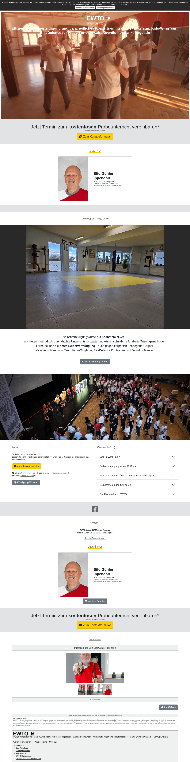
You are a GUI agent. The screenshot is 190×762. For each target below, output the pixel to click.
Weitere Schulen (96, 601)
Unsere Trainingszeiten (95, 361)
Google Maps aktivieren (95, 538)
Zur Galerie (169, 707)
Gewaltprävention (23, 751)
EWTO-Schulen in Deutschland (28, 759)
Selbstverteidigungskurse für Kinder (118, 466)
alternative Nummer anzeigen (55, 473)
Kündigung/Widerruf (27, 482)
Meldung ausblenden (105, 8)
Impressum (66, 737)
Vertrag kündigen (161, 737)
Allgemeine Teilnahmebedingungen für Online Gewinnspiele (128, 737)
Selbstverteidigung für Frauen (115, 485)
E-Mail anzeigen (27, 476)
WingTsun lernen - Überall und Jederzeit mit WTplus (127, 475)
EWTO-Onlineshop (23, 756)
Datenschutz (97, 737)
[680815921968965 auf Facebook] (95, 508)
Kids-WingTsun (22, 748)
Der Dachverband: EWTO (113, 494)
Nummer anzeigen (29, 473)
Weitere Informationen (85, 8)
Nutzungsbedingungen (82, 737)
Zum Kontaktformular (96, 136)
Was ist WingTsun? (110, 457)
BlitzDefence (21, 753)
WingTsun (20, 745)
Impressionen (95, 639)
